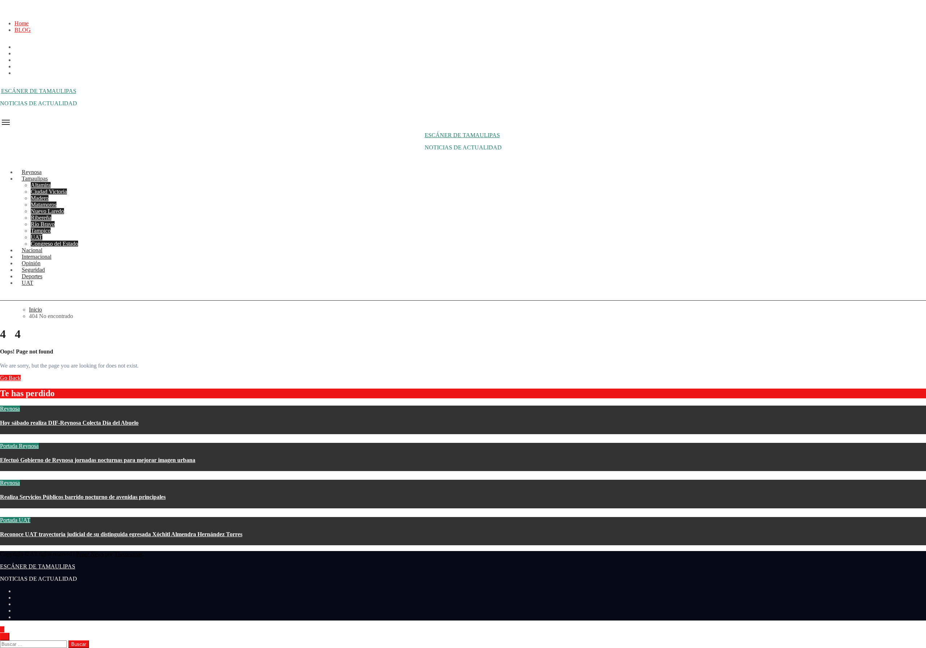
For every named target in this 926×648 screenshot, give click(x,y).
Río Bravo (43, 224)
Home (21, 23)
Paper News (90, 554)
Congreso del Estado (54, 244)
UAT (36, 237)
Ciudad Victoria (49, 192)
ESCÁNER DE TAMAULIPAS (38, 91)
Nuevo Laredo (47, 211)
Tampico (41, 231)
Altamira (41, 185)
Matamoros (43, 205)
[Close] (2, 11)
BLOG (22, 30)
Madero (39, 198)
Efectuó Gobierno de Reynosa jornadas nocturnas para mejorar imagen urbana (97, 460)
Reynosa (10, 409)
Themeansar (128, 554)
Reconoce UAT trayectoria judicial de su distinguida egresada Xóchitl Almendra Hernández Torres (121, 534)
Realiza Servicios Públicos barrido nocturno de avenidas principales (83, 497)
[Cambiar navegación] (6, 122)
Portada (9, 446)
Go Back (10, 378)
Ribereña (41, 218)
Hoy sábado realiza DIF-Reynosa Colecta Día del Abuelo (69, 423)
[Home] (4, 116)
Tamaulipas (35, 178)
